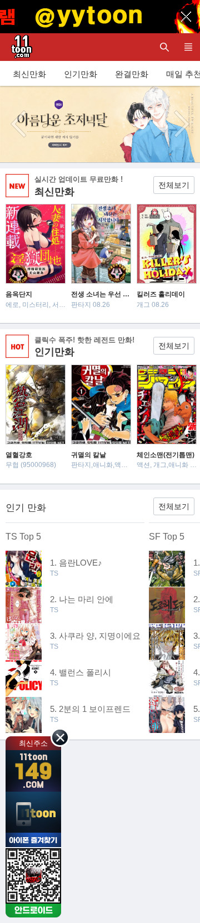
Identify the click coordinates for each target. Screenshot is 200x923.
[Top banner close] (186, 16)
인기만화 (80, 74)
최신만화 (29, 74)
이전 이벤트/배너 (18, 124)
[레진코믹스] (19, 47)
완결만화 (131, 74)
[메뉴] (188, 47)
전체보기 (173, 185)
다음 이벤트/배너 (182, 124)
